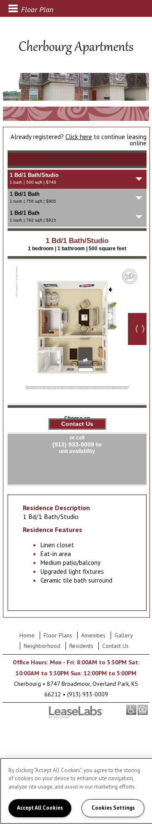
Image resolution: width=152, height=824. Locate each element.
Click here (78, 137)
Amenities (93, 635)
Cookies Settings (113, 807)
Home (27, 635)
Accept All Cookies (40, 807)
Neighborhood (42, 646)
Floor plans (57, 635)
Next (137, 329)
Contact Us (115, 646)
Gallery (123, 635)
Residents (81, 646)
